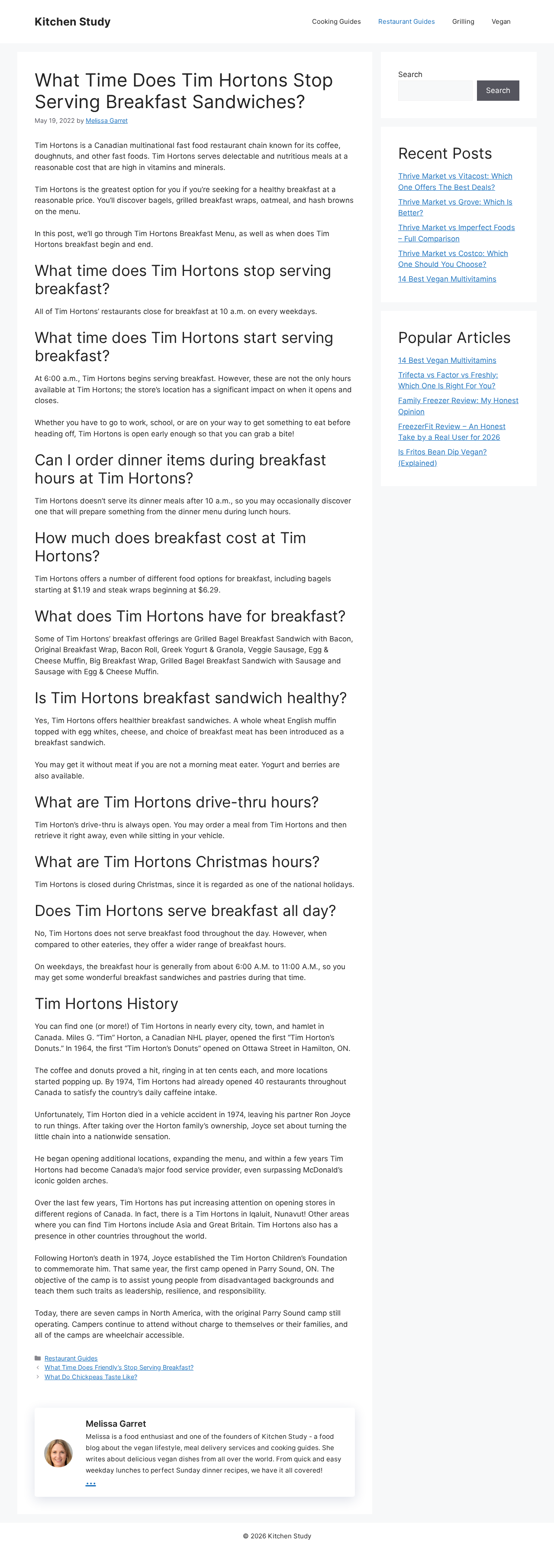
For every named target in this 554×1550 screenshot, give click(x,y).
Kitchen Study (73, 21)
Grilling (463, 21)
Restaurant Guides (406, 21)
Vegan (501, 21)
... (91, 1479)
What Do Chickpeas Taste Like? (91, 1376)
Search (410, 74)
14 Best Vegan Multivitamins (447, 279)
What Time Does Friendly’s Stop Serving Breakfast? (119, 1367)
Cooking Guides (336, 21)
